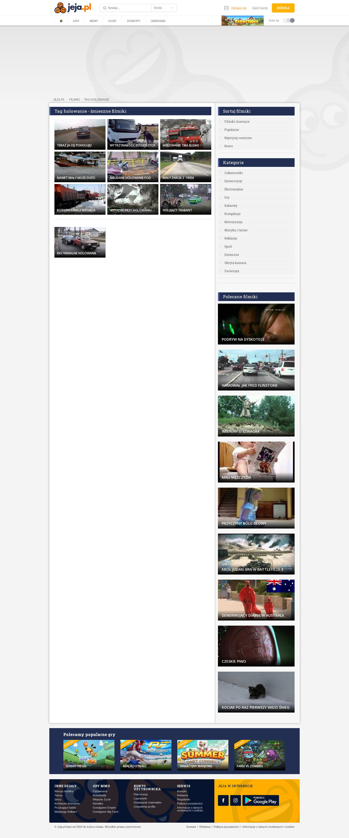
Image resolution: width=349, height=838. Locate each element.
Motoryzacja (233, 222)
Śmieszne (231, 254)
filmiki (74, 99)
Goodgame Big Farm (106, 811)
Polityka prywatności (190, 803)
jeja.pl (59, 99)
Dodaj (283, 8)
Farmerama (100, 791)
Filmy (112, 20)
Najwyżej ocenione (238, 138)
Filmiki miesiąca (236, 121)
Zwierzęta (231, 271)
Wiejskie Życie (102, 799)
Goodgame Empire (104, 807)
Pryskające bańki (65, 807)
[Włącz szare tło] (288, 20)
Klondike (98, 803)
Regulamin (183, 799)
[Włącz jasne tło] (285, 20)
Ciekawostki (233, 173)
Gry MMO (101, 786)
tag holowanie (96, 99)
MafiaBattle (99, 795)
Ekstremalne (233, 189)
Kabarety (230, 205)
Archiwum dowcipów (67, 803)
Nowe (228, 146)
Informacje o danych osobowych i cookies (190, 809)
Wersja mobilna (63, 791)
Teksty (58, 795)
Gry (76, 20)
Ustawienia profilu (144, 806)
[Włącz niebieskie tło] (292, 20)
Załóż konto (260, 8)
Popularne (231, 130)
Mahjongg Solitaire (65, 811)
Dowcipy (133, 20)
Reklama (182, 795)
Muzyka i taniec (236, 230)
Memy (94, 20)
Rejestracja (141, 794)
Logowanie (140, 798)
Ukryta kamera (235, 263)
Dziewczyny (233, 181)
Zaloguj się (239, 8)
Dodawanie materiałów (147, 802)
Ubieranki (158, 20)
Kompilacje (232, 214)
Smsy (58, 799)
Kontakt (182, 791)
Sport (228, 246)
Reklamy (230, 238)
